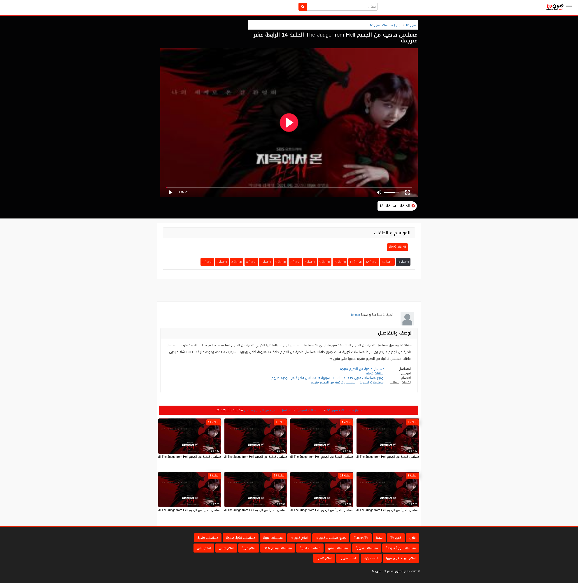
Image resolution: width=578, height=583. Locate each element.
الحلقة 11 (356, 262)
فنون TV (395, 538)
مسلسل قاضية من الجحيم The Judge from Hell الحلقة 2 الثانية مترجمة (374, 510)
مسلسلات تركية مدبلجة (240, 538)
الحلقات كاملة (397, 247)
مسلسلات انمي (338, 548)
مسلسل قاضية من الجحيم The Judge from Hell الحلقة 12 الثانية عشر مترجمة (304, 510)
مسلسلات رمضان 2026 (277, 548)
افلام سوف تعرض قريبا (401, 558)
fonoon (355, 315)
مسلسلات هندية (207, 538)
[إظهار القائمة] (569, 6)
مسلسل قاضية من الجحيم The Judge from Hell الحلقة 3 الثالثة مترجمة (176, 510)
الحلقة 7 (295, 262)
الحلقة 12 (372, 262)
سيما (379, 538)
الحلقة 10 (340, 262)
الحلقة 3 (236, 262)
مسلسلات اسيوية (333, 378)
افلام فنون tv (299, 538)
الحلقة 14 (403, 262)
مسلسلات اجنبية (310, 548)
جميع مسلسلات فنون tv (385, 25)
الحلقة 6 (280, 262)
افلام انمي (204, 548)
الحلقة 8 (310, 262)
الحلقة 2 (222, 262)
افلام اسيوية (348, 558)
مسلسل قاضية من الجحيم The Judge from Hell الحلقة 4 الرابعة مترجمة (308, 457)
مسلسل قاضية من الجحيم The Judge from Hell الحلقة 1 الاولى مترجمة (242, 457)
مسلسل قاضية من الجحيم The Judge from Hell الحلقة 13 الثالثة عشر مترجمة (238, 510)
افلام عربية (249, 548)
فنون (412, 538)
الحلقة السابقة (395, 205)
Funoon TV (361, 538)
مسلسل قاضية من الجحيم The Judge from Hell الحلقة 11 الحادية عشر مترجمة (172, 457)
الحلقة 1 (207, 262)
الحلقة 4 (251, 262)
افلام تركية (371, 558)
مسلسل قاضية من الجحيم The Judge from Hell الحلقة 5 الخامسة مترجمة (373, 457)
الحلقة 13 (387, 262)
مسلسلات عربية (273, 538)
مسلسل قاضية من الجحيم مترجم (293, 378)
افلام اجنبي (226, 548)
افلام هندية (324, 558)
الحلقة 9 (324, 262)
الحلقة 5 (266, 262)
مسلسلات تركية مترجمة (401, 548)
